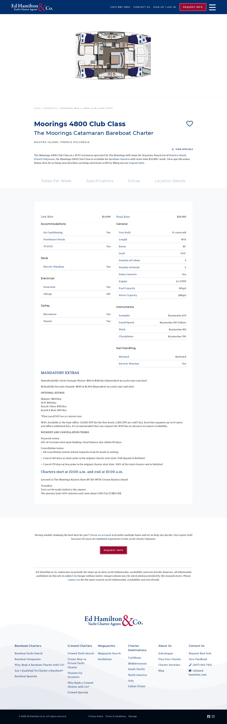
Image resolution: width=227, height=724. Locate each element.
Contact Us (141, 7)
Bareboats (50, 108)
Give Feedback (198, 659)
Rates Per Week (56, 181)
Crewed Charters (80, 645)
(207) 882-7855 (120, 7)
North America (137, 675)
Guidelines (105, 659)
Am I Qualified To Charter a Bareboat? (39, 670)
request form (136, 163)
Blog (161, 670)
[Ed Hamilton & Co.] (32, 7)
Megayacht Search (109, 653)
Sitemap (132, 716)
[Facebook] (209, 717)
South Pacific (136, 669)
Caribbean (134, 657)
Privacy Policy (96, 716)
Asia (131, 680)
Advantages (165, 653)
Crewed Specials (78, 692)
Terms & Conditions (116, 716)
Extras (134, 181)
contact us (73, 579)
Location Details (170, 181)
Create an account (100, 535)
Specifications (100, 181)
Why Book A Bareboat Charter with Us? (39, 664)
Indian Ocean (136, 686)
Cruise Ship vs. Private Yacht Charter (77, 663)
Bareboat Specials (26, 676)
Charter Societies (169, 664)
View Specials (184, 149)
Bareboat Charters (28, 645)
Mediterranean (137, 663)
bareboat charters (119, 159)
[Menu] (211, 7)
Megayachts (106, 645)
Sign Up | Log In (164, 7)
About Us (164, 645)
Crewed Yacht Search (81, 653)
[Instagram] (214, 717)
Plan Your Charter (169, 659)
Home (37, 108)
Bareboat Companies (28, 659)
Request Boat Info (200, 653)
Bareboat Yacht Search (29, 653)
